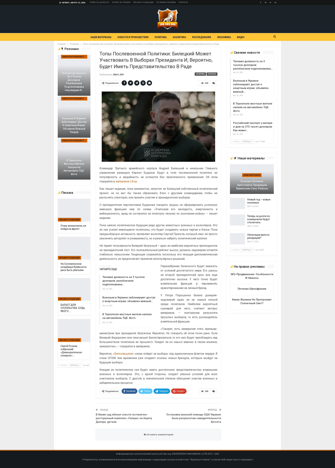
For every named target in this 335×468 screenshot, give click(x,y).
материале (122, 181)
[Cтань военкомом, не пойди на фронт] (74, 210)
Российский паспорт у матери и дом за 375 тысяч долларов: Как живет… (253, 126)
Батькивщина (123, 353)
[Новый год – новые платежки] (237, 203)
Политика (161, 37)
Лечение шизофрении (252, 288)
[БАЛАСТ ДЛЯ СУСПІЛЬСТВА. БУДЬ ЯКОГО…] (74, 289)
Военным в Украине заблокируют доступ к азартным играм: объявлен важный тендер (74, 125)
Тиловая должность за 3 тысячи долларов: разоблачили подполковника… (123, 280)
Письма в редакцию (143, 2)
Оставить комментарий (159, 434)
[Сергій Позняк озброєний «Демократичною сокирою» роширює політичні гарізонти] (74, 330)
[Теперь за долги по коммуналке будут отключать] (237, 220)
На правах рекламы (166, 2)
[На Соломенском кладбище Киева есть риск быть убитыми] (74, 248)
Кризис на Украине (121, 2)
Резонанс (212, 74)
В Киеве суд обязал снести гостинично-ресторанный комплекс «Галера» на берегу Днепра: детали (124, 418)
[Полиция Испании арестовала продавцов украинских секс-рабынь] (252, 179)
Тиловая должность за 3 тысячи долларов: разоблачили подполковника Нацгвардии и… (74, 82)
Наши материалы (101, 37)
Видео (240, 37)
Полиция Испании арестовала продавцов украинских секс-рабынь (252, 185)
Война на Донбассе (99, 2)
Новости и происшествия (132, 37)
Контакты (183, 2)
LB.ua (133, 181)
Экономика (224, 37)
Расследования (201, 37)
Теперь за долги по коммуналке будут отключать (258, 219)
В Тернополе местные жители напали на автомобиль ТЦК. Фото (252, 107)
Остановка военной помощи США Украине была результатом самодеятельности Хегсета (193, 418)
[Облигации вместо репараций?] (237, 238)
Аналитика (179, 37)
